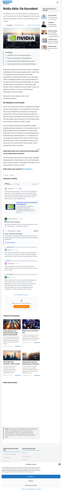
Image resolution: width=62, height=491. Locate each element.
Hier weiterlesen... (27, 169)
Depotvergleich (25, 459)
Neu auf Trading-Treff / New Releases (9, 454)
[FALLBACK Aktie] (12, 324)
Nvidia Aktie (12, 175)
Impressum (39, 489)
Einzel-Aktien (34, 25)
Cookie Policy (23, 489)
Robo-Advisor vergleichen (26, 456)
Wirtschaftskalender (6, 457)
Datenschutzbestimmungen (31, 489)
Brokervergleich (25, 452)
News (39, 25)
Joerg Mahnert (9, 25)
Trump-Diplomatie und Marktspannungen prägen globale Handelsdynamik (10, 333)
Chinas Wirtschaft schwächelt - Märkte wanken (11, 363)
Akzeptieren (31, 476)
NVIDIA (6, 175)
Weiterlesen (18, 346)
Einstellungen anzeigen (31, 485)
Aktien (29, 25)
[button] (59, 464)
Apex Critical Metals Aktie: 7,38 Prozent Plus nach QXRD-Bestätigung (53, 34)
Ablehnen (31, 481)
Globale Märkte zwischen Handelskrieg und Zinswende (30, 363)
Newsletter (5, 461)
